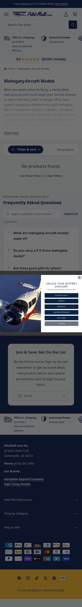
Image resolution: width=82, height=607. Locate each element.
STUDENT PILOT (61, 295)
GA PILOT (61, 301)
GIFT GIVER (61, 318)
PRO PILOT (61, 306)
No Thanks (61, 323)
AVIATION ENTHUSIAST (61, 312)
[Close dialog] (79, 277)
